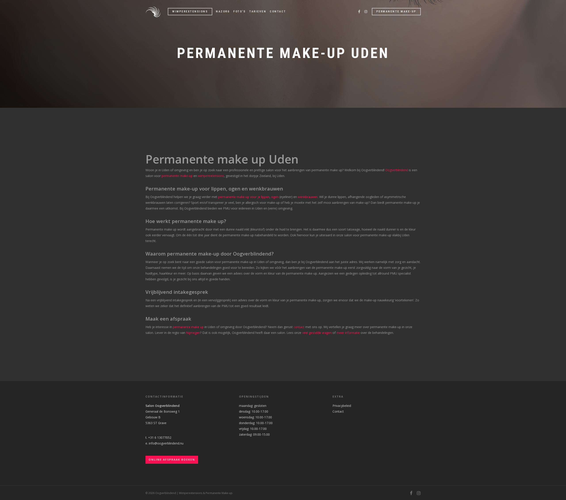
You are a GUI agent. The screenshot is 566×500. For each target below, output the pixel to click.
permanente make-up (177, 176)
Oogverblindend (396, 170)
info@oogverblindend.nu (166, 443)
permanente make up (188, 327)
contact (299, 327)
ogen (275, 197)
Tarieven (257, 11)
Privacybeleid (342, 406)
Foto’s (239, 11)
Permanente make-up (396, 11)
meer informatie (348, 333)
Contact (278, 11)
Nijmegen (193, 333)
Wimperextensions (190, 11)
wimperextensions (211, 176)
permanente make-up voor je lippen (244, 197)
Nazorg (223, 11)
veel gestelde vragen (317, 333)
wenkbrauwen (307, 197)
